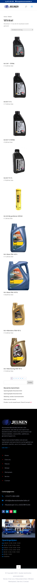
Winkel (30, 579)
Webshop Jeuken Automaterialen (14, 396)
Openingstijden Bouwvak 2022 (13, 393)
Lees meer (5, 447)
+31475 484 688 (12, 496)
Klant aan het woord (10, 399)
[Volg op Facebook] (3, 511)
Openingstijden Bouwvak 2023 (13, 391)
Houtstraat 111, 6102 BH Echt (17, 505)
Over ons (11, 579)
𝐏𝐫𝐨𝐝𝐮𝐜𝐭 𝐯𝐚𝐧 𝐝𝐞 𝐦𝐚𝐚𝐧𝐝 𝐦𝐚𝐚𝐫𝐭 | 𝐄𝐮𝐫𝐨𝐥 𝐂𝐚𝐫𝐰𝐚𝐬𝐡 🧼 (18, 402)
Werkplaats (12, 581)
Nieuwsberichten (21, 579)
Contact (26, 581)
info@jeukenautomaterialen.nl (17, 500)
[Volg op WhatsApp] (14, 511)
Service (19, 581)
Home (5, 16)
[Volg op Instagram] (11, 511)
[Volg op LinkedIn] (7, 511)
